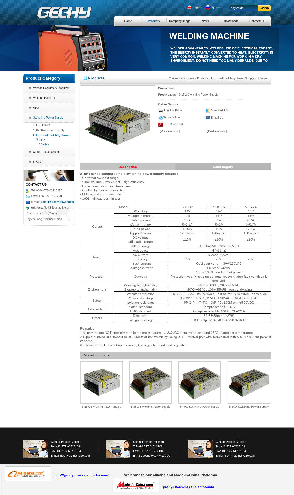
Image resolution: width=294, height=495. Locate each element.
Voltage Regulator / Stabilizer (51, 88)
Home (128, 21)
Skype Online (171, 117)
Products (154, 21)
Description (128, 167)
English (197, 7)
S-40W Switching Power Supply (199, 406)
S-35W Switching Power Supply (150, 406)
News (205, 21)
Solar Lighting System (46, 151)
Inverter (37, 161)
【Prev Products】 (169, 131)
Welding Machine (44, 97)
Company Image (179, 21)
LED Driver (43, 125)
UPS (36, 107)
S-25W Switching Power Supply (101, 406)
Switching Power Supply (48, 117)
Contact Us (256, 21)
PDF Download (173, 124)
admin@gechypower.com (57, 202)
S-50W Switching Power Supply (249, 406)
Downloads (231, 21)
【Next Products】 (216, 131)
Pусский (216, 7)
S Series (43, 144)
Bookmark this (220, 110)
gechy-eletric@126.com (75, 455)
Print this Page (173, 110)
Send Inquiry (223, 167)
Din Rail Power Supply (50, 130)
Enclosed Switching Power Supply (52, 137)
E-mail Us (217, 117)
